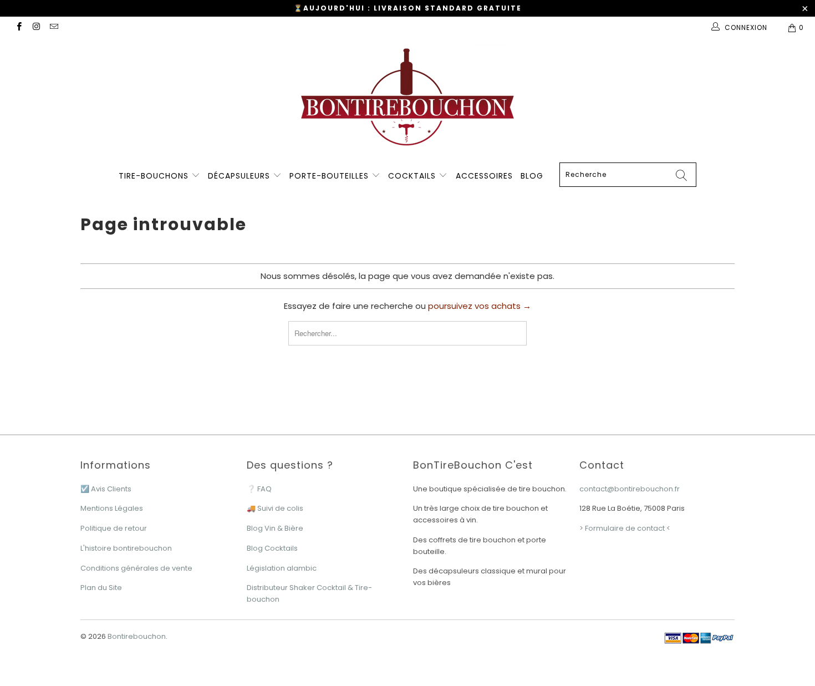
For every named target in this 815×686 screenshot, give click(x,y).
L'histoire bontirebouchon (126, 548)
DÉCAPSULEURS (240, 175)
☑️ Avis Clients (105, 489)
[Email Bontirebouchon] (53, 27)
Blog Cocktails (272, 548)
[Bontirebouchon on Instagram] (35, 27)
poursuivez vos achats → (479, 306)
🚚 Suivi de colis (275, 508)
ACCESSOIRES (484, 175)
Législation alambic (282, 568)
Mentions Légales (111, 508)
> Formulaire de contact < (624, 528)
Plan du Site (101, 587)
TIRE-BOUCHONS (154, 175)
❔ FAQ (259, 489)
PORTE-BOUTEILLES (330, 175)
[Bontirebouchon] (407, 100)
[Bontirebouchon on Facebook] (18, 27)
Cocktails (413, 175)
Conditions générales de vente (136, 568)
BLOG (532, 175)
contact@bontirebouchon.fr (629, 489)
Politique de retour (113, 528)
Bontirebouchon (137, 636)
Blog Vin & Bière (275, 528)
